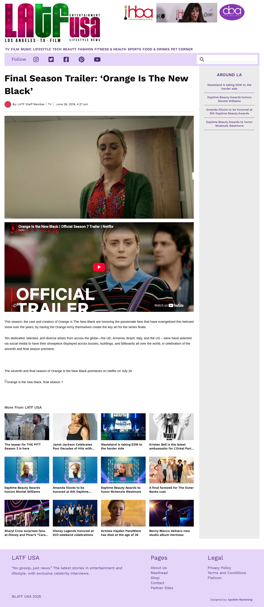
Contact (157, 583)
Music (26, 49)
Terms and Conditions (227, 573)
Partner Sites (162, 588)
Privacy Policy (219, 568)
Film (15, 49)
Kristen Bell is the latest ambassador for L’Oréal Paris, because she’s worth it (171, 446)
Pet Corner (182, 49)
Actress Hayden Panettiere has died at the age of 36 (121, 533)
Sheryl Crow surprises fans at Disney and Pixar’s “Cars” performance (25, 533)
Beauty (70, 49)
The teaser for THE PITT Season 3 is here (22, 446)
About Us (159, 568)
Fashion (85, 49)
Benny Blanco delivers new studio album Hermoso (169, 533)
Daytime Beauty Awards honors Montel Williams (22, 489)
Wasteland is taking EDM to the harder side (121, 446)
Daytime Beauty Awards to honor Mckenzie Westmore (121, 489)
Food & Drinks (156, 49)
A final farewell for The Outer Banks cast (171, 489)
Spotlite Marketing (240, 599)
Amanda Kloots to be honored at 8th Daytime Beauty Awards (71, 490)
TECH (57, 49)
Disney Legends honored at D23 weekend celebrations (73, 533)
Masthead (159, 573)
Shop (155, 578)
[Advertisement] (187, 33)
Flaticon (214, 578)
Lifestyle (42, 49)
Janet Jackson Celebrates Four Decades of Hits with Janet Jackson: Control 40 (73, 446)
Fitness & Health (110, 49)
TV (7, 49)
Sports (134, 49)
